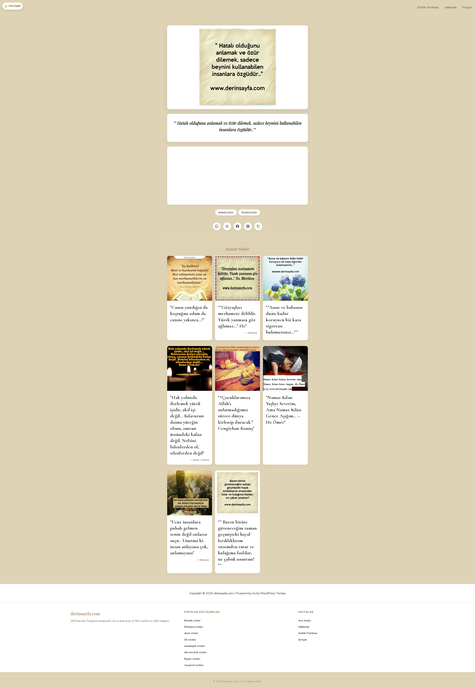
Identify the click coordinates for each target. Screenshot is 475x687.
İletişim (467, 7)
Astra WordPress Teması (269, 593)
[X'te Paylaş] (227, 226)
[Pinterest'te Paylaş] (248, 226)
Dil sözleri (190, 639)
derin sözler (191, 633)
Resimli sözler (249, 212)
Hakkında (450, 7)
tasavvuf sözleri (193, 665)
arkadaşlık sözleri (194, 646)
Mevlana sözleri (193, 627)
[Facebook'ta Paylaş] (237, 226)
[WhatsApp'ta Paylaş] (217, 226)
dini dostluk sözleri (195, 652)
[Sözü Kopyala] (258, 226)
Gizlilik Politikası (428, 7)
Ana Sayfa (14, 6)
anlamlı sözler (226, 212)
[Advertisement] (237, 176)
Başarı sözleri (192, 659)
